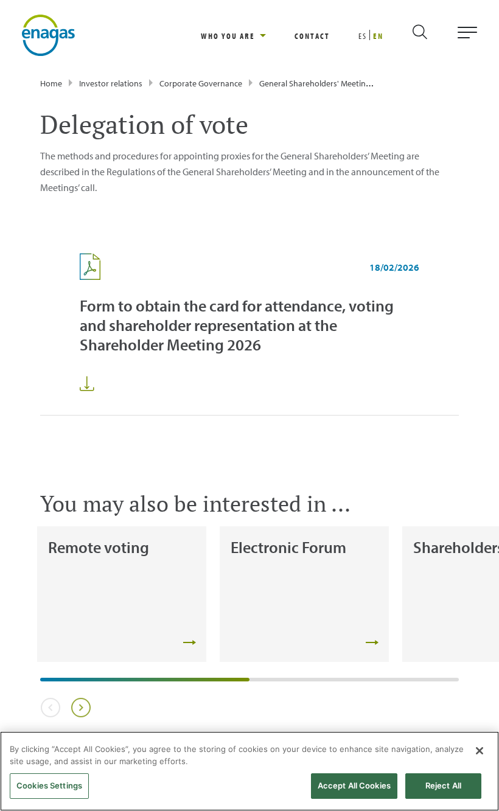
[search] (430, 36)
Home (51, 83)
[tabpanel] (121, 594)
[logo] (48, 34)
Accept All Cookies (354, 785)
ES (362, 35)
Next (81, 707)
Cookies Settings (49, 785)
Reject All (443, 785)
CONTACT (312, 35)
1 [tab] (46, 684)
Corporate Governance (200, 83)
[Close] (479, 750)
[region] (248, 36)
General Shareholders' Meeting (315, 83)
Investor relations (110, 83)
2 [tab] (256, 684)
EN (378, 35)
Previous (50, 707)
